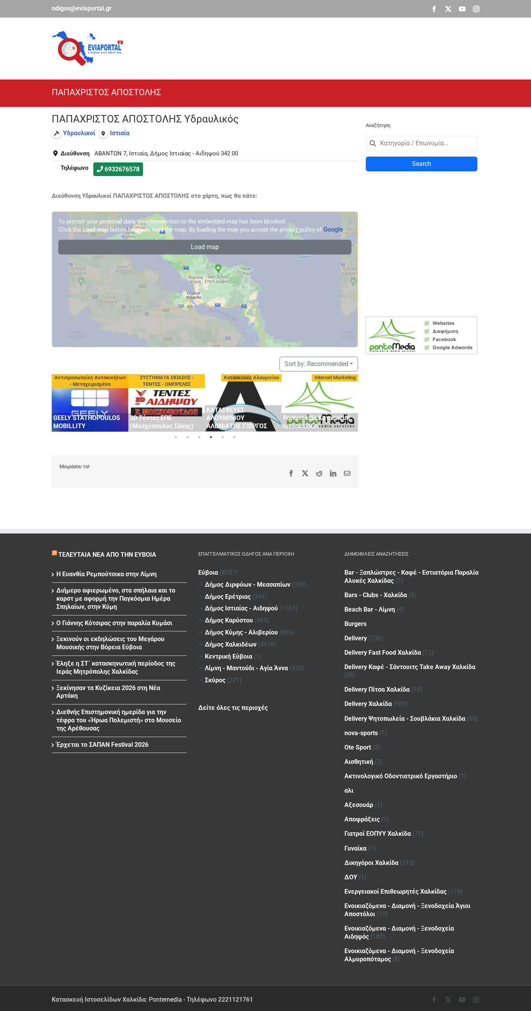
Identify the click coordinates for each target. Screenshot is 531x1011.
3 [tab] (199, 437)
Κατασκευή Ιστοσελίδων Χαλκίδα (99, 999)
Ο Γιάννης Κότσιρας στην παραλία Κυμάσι (114, 623)
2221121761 (235, 999)
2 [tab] (187, 437)
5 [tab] (222, 437)
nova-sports (361, 733)
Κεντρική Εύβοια (228, 656)
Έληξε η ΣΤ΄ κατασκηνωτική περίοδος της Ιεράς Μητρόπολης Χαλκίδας (115, 667)
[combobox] (421, 143)
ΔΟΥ (350, 877)
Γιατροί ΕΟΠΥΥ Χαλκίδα (377, 833)
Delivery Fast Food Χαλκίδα (382, 652)
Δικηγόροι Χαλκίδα (371, 862)
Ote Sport (357, 747)
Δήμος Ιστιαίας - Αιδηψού (241, 608)
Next (350, 401)
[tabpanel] (90, 403)
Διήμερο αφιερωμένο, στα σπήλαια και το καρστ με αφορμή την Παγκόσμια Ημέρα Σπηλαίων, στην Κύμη (115, 598)
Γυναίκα (355, 848)
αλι (348, 790)
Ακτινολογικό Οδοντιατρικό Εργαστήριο (400, 776)
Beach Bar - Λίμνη (369, 609)
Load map (205, 247)
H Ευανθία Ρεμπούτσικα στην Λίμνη (106, 574)
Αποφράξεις (362, 819)
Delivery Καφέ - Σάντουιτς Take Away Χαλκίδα (409, 667)
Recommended (316, 364)
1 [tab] (176, 437)
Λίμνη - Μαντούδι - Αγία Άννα (246, 668)
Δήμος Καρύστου (229, 620)
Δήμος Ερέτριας (228, 596)
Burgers (355, 624)
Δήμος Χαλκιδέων (231, 644)
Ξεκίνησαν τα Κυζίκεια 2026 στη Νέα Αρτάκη (108, 692)
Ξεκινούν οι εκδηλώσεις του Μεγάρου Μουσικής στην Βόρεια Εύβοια (110, 643)
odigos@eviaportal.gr (82, 8)
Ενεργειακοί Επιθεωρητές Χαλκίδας (395, 891)
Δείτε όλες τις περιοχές (233, 707)
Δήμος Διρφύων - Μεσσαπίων (247, 584)
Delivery (355, 638)
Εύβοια (208, 572)
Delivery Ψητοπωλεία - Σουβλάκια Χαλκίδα (404, 718)
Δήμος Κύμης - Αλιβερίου (241, 632)
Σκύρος (215, 680)
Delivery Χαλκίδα (368, 704)
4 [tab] (211, 437)
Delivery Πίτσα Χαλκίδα (377, 689)
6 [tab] (234, 437)
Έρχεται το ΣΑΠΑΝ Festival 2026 (102, 744)
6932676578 (122, 169)
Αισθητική (358, 761)
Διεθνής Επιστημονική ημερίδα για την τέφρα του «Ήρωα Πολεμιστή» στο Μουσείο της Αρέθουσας (118, 720)
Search (421, 163)
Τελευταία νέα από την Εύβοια (107, 554)
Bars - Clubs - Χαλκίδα (375, 595)
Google (333, 229)
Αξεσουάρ (358, 805)
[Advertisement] (337, 47)
